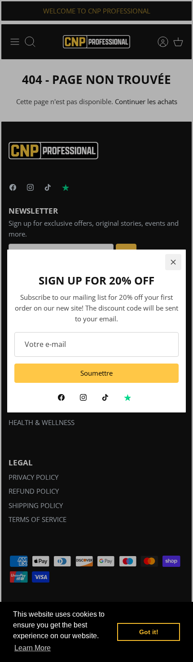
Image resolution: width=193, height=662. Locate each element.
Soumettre (96, 372)
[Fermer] (173, 262)
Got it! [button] (148, 632)
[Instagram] (83, 397)
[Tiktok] (105, 397)
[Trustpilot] (127, 397)
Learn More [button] (32, 648)
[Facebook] (61, 397)
